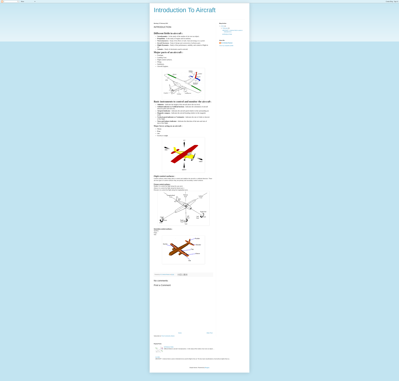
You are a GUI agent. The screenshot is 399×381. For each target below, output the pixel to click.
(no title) (157, 357)
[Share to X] (183, 275)
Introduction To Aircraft (185, 10)
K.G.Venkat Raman (226, 43)
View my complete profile (226, 45)
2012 (222, 26)
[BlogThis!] (181, 275)
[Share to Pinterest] (186, 275)
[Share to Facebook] (184, 275)
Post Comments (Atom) (167, 336)
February (225, 28)
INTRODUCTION (227, 34)
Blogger (207, 367)
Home (180, 333)
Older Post (209, 333)
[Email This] (179, 275)
